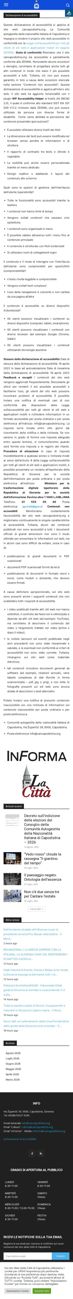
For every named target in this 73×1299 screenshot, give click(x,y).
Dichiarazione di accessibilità (20, 1139)
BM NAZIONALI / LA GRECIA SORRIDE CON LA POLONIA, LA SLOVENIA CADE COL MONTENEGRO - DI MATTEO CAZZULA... (36, 954)
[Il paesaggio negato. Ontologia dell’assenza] (12, 879)
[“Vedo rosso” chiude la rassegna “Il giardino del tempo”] (12, 858)
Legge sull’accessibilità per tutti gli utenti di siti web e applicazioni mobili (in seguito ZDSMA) (36, 47)
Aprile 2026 (12, 1074)
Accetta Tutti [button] (42, 1290)
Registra (61, 1256)
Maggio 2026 (13, 1068)
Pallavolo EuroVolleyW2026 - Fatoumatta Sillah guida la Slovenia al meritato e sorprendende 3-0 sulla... (34, 990)
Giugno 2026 (13, 1063)
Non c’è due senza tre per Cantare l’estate (41, 894)
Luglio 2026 (12, 1058)
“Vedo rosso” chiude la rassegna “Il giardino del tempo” (42, 858)
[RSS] (40, 1153)
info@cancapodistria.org (36, 1123)
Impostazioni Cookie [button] (18, 1290)
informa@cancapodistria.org (49, 1131)
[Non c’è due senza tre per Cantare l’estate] (12, 896)
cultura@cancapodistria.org (37, 1127)
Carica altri (35, 909)
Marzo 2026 (13, 1079)
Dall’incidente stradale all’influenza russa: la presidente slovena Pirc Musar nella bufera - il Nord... (32, 934)
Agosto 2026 (13, 1053)
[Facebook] (32, 1153)
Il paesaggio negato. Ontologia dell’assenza (42, 877)
